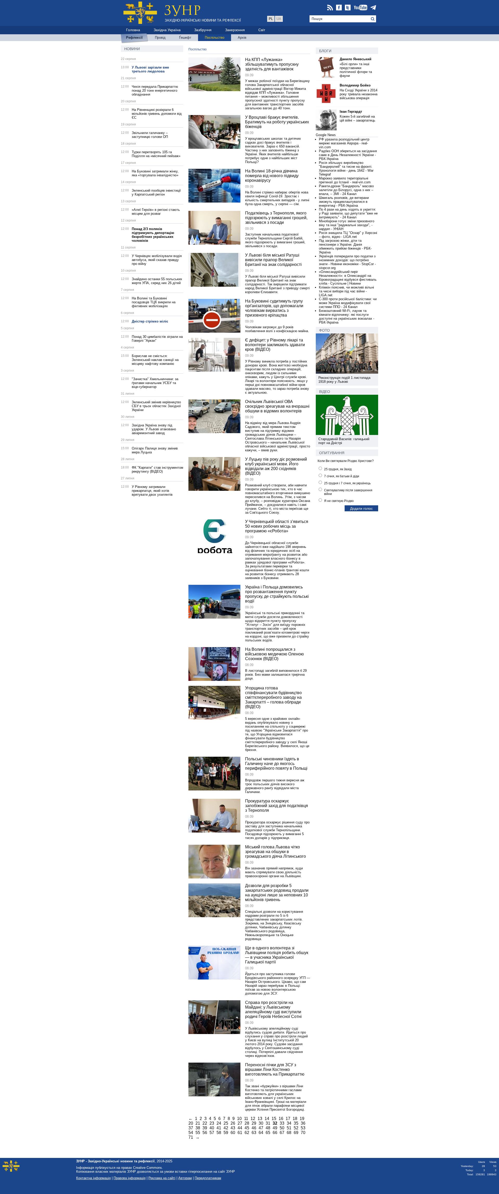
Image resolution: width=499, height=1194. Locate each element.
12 (253, 1118)
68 (289, 1132)
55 (197, 1132)
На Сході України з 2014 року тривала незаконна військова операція (358, 94)
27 (240, 1123)
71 (190, 1137)
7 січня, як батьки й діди (341, 476)
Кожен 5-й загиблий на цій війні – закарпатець (357, 118)
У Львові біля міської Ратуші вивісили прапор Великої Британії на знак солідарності (273, 260)
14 (267, 1118)
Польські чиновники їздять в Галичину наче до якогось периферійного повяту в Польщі (276, 763)
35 (296, 1123)
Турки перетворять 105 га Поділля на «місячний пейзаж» (156, 154)
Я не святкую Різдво (339, 501)
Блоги (325, 51)
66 (275, 1132)
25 (226, 1123)
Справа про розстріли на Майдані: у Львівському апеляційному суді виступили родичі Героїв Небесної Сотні (273, 1009)
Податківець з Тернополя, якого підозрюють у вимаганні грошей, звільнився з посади (276, 218)
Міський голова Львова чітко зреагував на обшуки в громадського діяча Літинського (275, 851)
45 (247, 1128)
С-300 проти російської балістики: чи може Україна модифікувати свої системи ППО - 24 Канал (348, 303)
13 (260, 1118)
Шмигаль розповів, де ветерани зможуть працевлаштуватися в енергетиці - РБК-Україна (344, 201)
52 (296, 1128)
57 (211, 1132)
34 (289, 1123)
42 (226, 1128)
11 (246, 1118)
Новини (132, 49)
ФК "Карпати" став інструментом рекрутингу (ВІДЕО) (157, 469)
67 (282, 1132)
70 (303, 1132)
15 (274, 1118)
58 (218, 1132)
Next (371, 417)
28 (247, 1123)
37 (190, 1128)
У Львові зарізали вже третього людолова (150, 69)
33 (282, 1123)
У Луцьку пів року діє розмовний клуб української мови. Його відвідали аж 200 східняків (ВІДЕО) (276, 466)
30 (261, 1123)
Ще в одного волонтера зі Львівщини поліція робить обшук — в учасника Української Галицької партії (276, 955)
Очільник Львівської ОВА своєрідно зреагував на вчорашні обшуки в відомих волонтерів (277, 406)
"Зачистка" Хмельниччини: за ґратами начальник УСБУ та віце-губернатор (155, 383)
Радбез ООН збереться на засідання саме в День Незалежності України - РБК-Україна (348, 155)
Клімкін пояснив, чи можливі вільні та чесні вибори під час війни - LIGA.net (346, 291)
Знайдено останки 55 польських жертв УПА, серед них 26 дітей (157, 281)
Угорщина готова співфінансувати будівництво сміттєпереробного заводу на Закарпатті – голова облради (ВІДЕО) (273, 697)
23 (211, 1123)
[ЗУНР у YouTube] (360, 8)
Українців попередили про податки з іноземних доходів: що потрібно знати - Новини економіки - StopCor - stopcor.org (347, 262)
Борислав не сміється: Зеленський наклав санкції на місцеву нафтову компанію (155, 360)
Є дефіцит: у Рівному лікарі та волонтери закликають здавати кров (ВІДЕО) (275, 345)
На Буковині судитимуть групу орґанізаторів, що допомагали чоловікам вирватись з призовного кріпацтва (274, 308)
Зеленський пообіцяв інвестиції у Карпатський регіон (156, 192)
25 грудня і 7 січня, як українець (347, 483)
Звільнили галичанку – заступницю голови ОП (150, 135)
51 (289, 1128)
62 (247, 1132)
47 (261, 1128)
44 (240, 1128)
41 (218, 1128)
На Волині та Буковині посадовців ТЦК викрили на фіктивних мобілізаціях (153, 302)
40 (211, 1128)
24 (218, 1123)
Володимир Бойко (355, 85)
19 (302, 1118)
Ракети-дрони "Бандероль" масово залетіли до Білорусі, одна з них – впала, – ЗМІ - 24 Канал (346, 190)
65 (268, 1132)
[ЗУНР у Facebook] (339, 8)
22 (204, 1123)
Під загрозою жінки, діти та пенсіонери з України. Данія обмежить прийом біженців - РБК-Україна (345, 246)
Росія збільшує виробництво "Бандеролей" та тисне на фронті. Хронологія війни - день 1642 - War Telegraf (346, 168)
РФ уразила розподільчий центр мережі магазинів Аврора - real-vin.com (344, 143)
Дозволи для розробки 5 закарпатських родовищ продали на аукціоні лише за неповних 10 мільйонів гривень (276, 892)
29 (254, 1123)
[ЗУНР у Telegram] (373, 8)
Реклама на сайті (161, 1178)
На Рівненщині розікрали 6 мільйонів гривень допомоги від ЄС (157, 113)
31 (268, 1123)
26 (233, 1123)
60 (233, 1132)
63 (254, 1132)
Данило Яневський (355, 59)
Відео (324, 392)
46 (254, 1128)
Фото (324, 330)
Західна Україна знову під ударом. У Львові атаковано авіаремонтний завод (154, 429)
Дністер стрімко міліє (150, 321)
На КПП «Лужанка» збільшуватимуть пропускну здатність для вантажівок (272, 64)
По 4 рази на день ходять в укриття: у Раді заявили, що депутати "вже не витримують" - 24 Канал (348, 213)
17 (288, 1118)
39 (204, 1128)
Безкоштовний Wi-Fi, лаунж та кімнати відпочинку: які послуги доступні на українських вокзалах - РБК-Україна (346, 316)
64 (261, 1132)
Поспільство (197, 49)
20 (190, 1123)
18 (295, 1118)
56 (204, 1132)
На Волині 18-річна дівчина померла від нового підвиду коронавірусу (272, 176)
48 (268, 1128)
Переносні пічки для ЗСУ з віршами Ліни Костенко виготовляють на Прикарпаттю (274, 1069)
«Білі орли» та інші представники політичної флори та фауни (356, 70)
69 (296, 1132)
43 (233, 1128)
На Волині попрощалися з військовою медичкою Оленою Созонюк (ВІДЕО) (274, 654)
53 (303, 1128)
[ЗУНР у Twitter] (348, 8)
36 (303, 1123)
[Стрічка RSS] (330, 8)
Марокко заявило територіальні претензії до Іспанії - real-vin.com (345, 180)
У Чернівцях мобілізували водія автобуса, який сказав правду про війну (157, 260)
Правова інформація (130, 1178)
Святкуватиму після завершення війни (348, 492)
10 (239, 1118)
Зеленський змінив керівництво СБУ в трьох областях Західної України (156, 406)
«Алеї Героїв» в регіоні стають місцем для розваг (156, 212)
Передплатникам (208, 1178)
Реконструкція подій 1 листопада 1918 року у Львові (344, 380)
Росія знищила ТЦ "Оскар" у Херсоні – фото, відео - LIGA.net (348, 235)
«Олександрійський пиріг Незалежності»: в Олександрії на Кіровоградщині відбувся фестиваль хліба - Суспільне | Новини (348, 277)
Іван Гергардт (351, 111)
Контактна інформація (93, 1178)
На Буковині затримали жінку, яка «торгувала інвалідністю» (155, 173)
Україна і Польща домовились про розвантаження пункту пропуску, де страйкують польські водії (277, 594)
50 (282, 1128)
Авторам (185, 1178)
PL (271, 19)
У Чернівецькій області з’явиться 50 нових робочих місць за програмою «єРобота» (276, 526)
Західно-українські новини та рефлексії (203, 20)
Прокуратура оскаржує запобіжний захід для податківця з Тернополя (276, 806)
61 (240, 1132)
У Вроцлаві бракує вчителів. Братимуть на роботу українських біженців (277, 122)
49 (275, 1128)
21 (197, 1123)
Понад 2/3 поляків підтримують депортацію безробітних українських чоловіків (153, 235)
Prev (322, 417)
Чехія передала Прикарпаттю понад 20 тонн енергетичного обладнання (155, 90)
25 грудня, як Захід (338, 469)
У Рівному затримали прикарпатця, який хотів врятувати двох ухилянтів (152, 491)
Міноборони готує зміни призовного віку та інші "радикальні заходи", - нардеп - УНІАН (346, 225)
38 (197, 1128)
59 (226, 1132)
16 (281, 1118)
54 (190, 1132)
